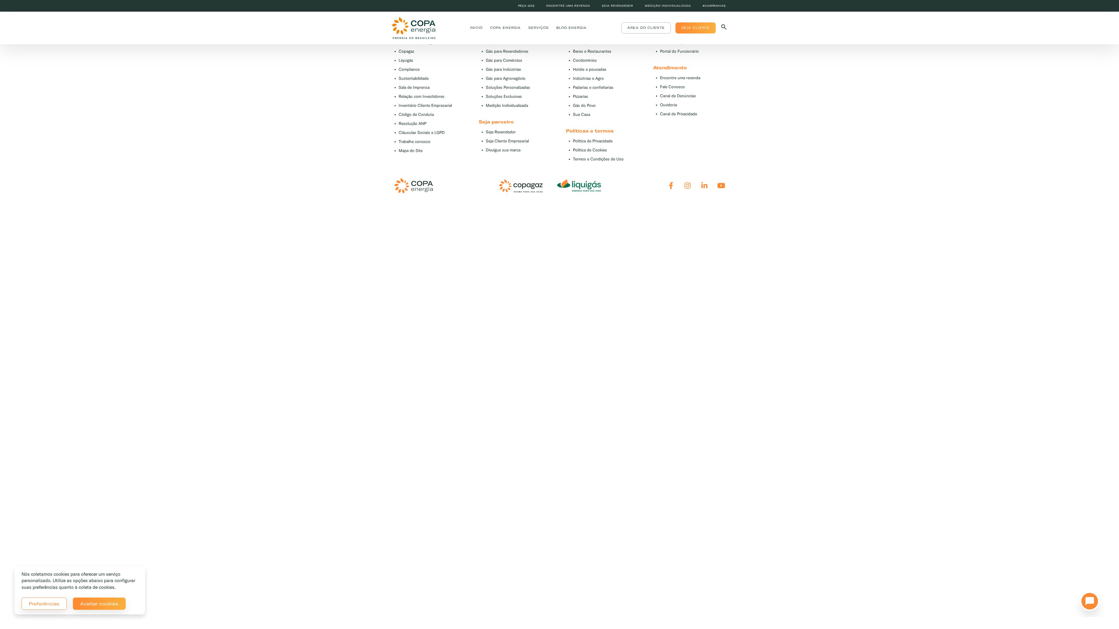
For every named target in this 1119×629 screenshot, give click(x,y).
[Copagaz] (521, 185)
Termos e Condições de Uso (598, 159)
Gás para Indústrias (503, 69)
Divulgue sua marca (503, 150)
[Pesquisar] (723, 28)
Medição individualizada (668, 5)
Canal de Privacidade (678, 114)
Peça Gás (526, 5)
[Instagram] (687, 185)
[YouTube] (721, 185)
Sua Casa (581, 114)
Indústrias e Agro (588, 78)
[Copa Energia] (413, 185)
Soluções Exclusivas (504, 96)
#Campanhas (714, 5)
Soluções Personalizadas (508, 87)
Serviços (538, 28)
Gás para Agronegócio (505, 78)
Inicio (476, 28)
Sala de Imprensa (414, 87)
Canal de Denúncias (678, 95)
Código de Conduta (416, 114)
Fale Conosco (672, 86)
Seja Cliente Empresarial (507, 141)
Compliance (409, 69)
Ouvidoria (668, 105)
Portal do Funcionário (679, 51)
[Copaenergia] (413, 28)
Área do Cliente (646, 28)
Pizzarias (580, 96)
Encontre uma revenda (568, 5)
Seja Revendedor (501, 132)
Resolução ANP (412, 123)
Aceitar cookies (99, 604)
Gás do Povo (584, 105)
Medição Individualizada (507, 105)
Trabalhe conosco (414, 141)
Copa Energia (505, 28)
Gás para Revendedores (507, 51)
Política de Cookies (590, 150)
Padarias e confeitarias (593, 87)
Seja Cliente (695, 28)
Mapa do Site (411, 150)
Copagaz (406, 51)
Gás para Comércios (504, 60)
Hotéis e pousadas (589, 69)
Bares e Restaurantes (592, 51)
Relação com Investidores (421, 96)
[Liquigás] (579, 185)
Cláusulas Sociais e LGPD (422, 132)
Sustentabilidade (414, 78)
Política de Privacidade (593, 141)
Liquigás (406, 60)
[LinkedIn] (704, 185)
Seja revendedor (618, 5)
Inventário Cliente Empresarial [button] (425, 105)
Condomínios (585, 60)
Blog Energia (571, 28)
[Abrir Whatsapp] (1088, 602)
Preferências (44, 604)
